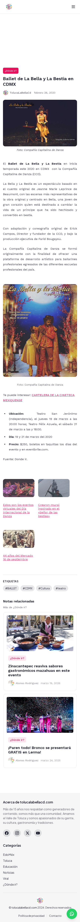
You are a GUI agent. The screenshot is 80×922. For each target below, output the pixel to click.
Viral (6, 878)
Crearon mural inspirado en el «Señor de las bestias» (49, 510)
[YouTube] (38, 833)
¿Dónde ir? (11, 71)
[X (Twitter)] (27, 833)
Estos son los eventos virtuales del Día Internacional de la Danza (18, 510)
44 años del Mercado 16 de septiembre (18, 557)
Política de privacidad (31, 915)
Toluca (7, 861)
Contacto (55, 915)
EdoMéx (8, 855)
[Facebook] (6, 833)
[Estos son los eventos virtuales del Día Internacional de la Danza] (18, 488)
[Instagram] (17, 833)
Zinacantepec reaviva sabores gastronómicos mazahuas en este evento (39, 670)
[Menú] (73, 6)
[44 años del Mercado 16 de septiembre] (18, 539)
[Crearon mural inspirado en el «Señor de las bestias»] (54, 488)
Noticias (8, 872)
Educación (10, 866)
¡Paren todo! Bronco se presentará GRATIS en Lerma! (39, 749)
